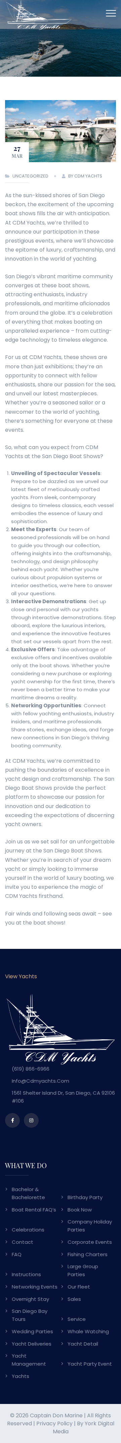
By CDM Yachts (85, 176)
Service (77, 1319)
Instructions (26, 1274)
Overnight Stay (30, 1299)
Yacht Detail (83, 1343)
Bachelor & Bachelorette (28, 1193)
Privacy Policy (54, 1423)
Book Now (80, 1209)
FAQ (17, 1254)
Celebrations (28, 1229)
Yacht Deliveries (31, 1343)
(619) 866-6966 (30, 1068)
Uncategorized (30, 176)
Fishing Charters (88, 1254)
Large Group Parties (83, 1270)
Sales (74, 1299)
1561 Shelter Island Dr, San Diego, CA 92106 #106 (63, 1096)
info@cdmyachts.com (40, 1080)
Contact (22, 1241)
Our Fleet (79, 1286)
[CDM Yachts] (38, 14)
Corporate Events (90, 1241)
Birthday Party (85, 1197)
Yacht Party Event (90, 1363)
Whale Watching (88, 1331)
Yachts (20, 1376)
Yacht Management (29, 1359)
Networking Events (34, 1286)
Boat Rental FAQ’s (34, 1209)
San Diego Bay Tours (29, 1315)
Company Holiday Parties (90, 1225)
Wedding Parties (32, 1331)
